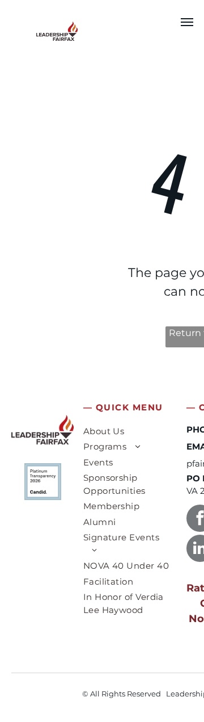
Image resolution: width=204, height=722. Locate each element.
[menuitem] (127, 433)
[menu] (187, 22)
